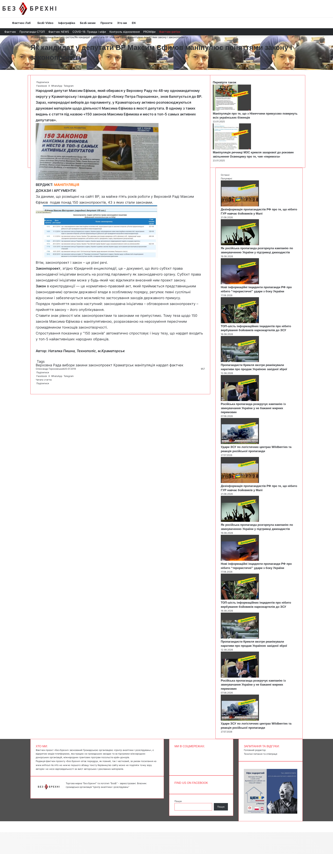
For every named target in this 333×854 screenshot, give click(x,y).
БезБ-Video (45, 23)
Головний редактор (255, 750)
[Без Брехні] (29, 9)
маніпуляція (145, 365)
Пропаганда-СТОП (32, 31)
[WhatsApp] (37, 387)
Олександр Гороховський (44, 64)
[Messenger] (1, 823)
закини (81, 365)
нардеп (162, 365)
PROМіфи (149, 31)
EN (134, 23)
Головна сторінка (41, 37)
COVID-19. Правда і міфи (89, 31)
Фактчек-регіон (169, 31)
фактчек (176, 365)
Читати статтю (44, 379)
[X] (36, 387)
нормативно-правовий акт (108, 286)
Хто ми (122, 23)
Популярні (226, 178)
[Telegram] (38, 387)
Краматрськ (123, 365)
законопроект (100, 365)
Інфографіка (66, 23)
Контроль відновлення (124, 31)
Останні (225, 174)
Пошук (178, 801)
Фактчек (10, 31)
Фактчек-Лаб (21, 23)
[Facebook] (0, 823)
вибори (68, 365)
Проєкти (106, 23)
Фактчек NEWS (58, 31)
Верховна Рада (48, 365)
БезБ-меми (88, 23)
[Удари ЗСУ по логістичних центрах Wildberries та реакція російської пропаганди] (240, 443)
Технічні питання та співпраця (260, 753)
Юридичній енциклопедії (95, 268)
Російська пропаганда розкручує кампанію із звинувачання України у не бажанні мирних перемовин (253, 408)
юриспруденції (62, 286)
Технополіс (86, 351)
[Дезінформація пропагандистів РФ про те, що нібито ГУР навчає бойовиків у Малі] (240, 205)
